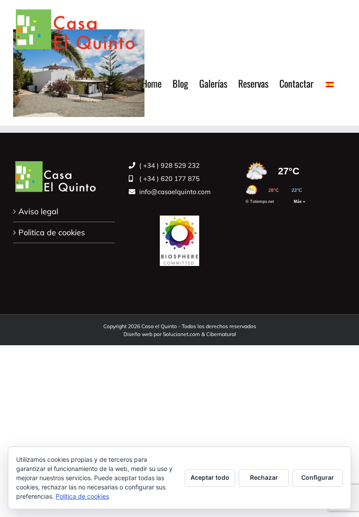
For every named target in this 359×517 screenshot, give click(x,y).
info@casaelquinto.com (174, 192)
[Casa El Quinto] (179, 236)
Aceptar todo (209, 477)
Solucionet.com (181, 334)
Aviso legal (38, 211)
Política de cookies (82, 496)
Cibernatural (221, 334)
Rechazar (264, 477)
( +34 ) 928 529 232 (168, 165)
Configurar (317, 477)
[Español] (329, 83)
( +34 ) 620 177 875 (168, 178)
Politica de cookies (51, 232)
